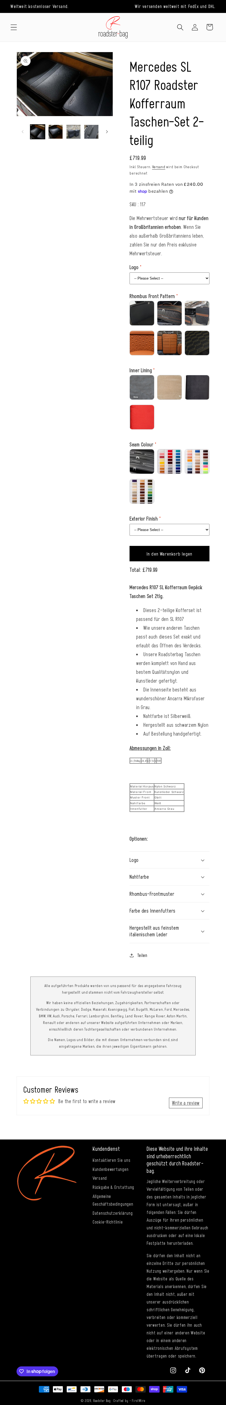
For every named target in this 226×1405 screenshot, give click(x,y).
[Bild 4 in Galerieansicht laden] (91, 132)
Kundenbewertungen (110, 1169)
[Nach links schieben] (23, 132)
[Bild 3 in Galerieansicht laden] (73, 132)
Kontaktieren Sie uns (111, 1160)
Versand (158, 166)
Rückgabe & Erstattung (113, 1187)
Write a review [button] (186, 1103)
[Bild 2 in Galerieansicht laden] (55, 132)
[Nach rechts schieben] (107, 132)
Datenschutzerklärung (113, 1213)
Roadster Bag (102, 1400)
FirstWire (138, 1400)
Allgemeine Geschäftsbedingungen (113, 1199)
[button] (14, 27)
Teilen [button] (142, 955)
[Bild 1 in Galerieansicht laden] (37, 132)
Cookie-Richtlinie (108, 1221)
